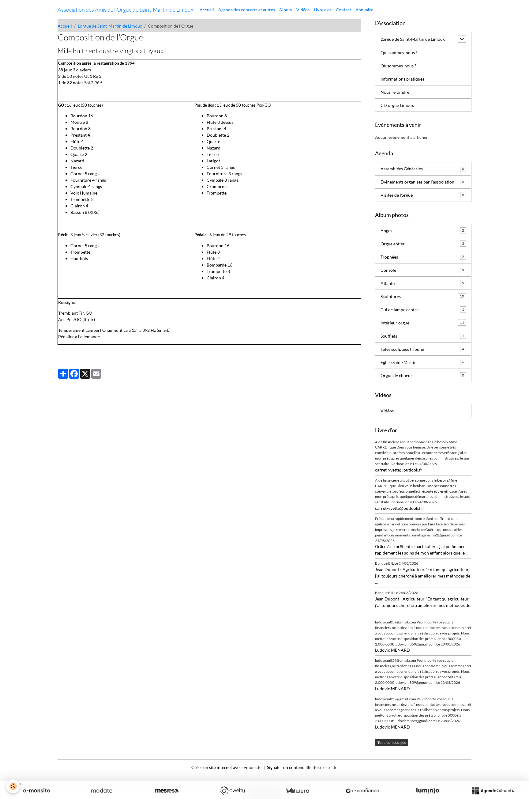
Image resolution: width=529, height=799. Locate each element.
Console (422, 270)
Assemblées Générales (422, 168)
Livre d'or (323, 9)
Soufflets (422, 336)
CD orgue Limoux (397, 105)
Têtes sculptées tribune (422, 349)
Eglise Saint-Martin (422, 362)
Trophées (422, 256)
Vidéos (303, 9)
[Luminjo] (428, 790)
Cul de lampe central (422, 309)
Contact (343, 9)
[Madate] (102, 790)
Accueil (207, 9)
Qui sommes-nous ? (399, 52)
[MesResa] (167, 790)
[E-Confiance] (362, 790)
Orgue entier (422, 243)
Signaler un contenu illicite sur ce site (302, 767)
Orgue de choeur (422, 375)
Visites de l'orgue (422, 195)
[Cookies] (13, 786)
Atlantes (422, 283)
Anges (422, 230)
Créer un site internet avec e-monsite (226, 767)
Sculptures (422, 296)
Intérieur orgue (422, 322)
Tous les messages (391, 742)
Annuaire (364, 9)
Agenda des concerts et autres (246, 9)
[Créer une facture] (297, 790)
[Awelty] (232, 790)
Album (285, 9)
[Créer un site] (36, 790)
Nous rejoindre (395, 92)
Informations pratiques (402, 78)
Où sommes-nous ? (398, 65)
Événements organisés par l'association (422, 181)
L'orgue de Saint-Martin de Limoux (110, 25)
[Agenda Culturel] (493, 790)
